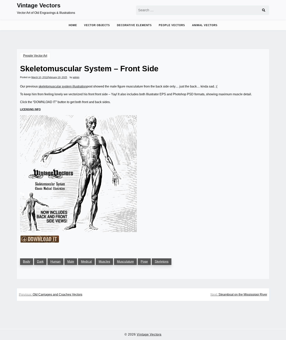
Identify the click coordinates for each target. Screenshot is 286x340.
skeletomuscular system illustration (63, 86)
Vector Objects (97, 25)
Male (70, 261)
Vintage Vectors (39, 5)
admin (76, 77)
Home (73, 25)
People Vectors (172, 25)
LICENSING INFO (30, 109)
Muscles (104, 261)
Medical (86, 261)
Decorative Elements (134, 25)
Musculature (125, 261)
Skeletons (161, 261)
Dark (40, 261)
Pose (144, 261)
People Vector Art (35, 55)
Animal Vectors (205, 25)
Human (55, 261)
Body (26, 261)
